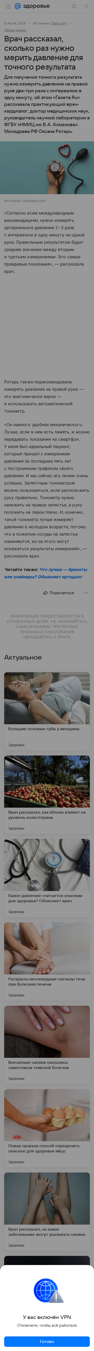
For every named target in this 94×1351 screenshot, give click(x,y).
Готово (47, 1341)
